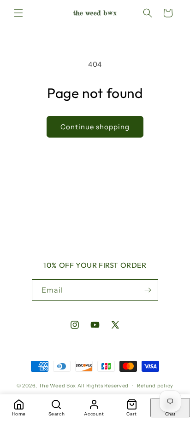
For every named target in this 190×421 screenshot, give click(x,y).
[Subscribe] (147, 290)
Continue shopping (95, 126)
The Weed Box (57, 385)
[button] (18, 13)
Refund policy (155, 385)
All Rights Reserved (103, 385)
